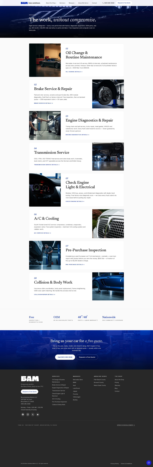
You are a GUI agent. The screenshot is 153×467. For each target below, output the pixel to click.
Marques (72, 3)
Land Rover (76, 388)
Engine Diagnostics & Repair (60, 387)
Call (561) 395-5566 (65, 357)
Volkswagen (76, 397)
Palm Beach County (100, 379)
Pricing (117, 382)
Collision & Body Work (58, 404)
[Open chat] (148, 462)
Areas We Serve (83, 3)
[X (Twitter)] (33, 414)
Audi (74, 385)
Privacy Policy (115, 463)
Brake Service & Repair (59, 385)
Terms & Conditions (126, 463)
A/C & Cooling (56, 399)
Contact (94, 3)
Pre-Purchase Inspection (59, 401)
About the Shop (51, 3)
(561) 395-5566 (25, 404)
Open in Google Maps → (126, 425)
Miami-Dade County (100, 385)
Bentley (75, 400)
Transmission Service (58, 390)
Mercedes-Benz (78, 379)
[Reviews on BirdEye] (38, 414)
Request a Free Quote (124, 3)
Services (63, 3)
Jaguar (75, 391)
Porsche (75, 394)
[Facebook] (23, 414)
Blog (116, 388)
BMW (74, 382)
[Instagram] (28, 414)
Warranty (117, 385)
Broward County (99, 382)
